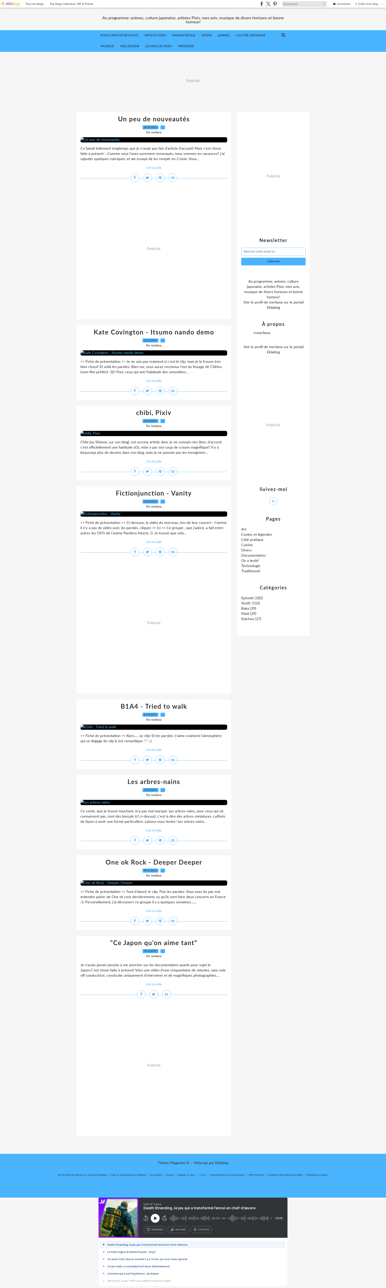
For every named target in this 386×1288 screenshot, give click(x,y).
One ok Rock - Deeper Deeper (154, 862)
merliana (276, 302)
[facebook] (261, 4)
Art (243, 529)
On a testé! (250, 561)
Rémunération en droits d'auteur (227, 1175)
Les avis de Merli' (158, 46)
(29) (248, 608)
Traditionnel (250, 571)
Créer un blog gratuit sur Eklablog (128, 1175)
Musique (107, 46)
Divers (206, 35)
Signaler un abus (187, 1175)
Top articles (156, 1175)
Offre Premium (256, 1175)
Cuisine (247, 545)
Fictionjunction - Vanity (154, 493)
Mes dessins (129, 46)
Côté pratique (252, 540)
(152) (250, 603)
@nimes (224, 35)
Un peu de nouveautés (154, 119)
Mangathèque (183, 35)
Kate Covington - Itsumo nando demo (154, 332)
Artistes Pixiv (155, 35)
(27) (251, 619)
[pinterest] (274, 4)
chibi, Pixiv (153, 413)
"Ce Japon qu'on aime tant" (153, 943)
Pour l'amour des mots (120, 35)
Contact (169, 1175)
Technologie (250, 566)
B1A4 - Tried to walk (154, 706)
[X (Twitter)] (268, 4)
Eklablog (221, 1163)
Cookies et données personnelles (285, 1175)
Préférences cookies (316, 1175)
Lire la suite (153, 167)
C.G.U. (203, 1175)
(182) (252, 598)
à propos (203, 1229)
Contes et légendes (256, 535)
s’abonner (157, 1229)
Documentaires (253, 555)
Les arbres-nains (153, 782)
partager (180, 1229)
